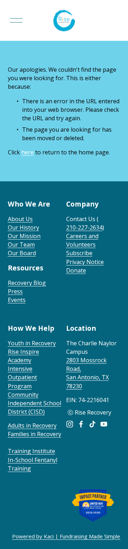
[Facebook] (81, 424)
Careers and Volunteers (82, 240)
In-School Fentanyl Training (32, 464)
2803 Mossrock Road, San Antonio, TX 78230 (87, 373)
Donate (76, 270)
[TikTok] (92, 424)
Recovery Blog (27, 283)
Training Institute (31, 451)
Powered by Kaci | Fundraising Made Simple (66, 536)
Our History (23, 227)
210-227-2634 (84, 227)
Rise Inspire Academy (23, 356)
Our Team (21, 244)
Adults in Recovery (32, 425)
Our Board (22, 253)
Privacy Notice (85, 262)
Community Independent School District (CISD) (34, 403)
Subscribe (79, 253)
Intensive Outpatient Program (22, 377)
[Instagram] (69, 424)
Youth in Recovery (32, 343)
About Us (20, 219)
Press (15, 291)
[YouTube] (103, 424)
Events (17, 300)
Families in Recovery (34, 434)
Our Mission (24, 236)
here (27, 152)
